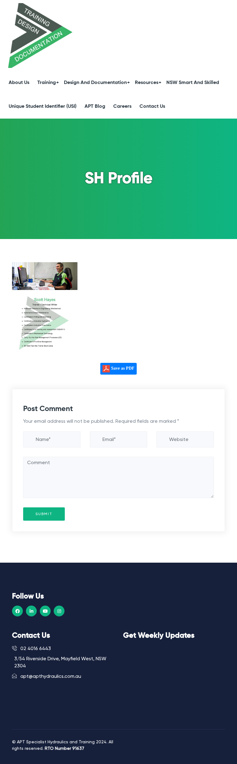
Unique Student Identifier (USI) (43, 106)
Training (46, 82)
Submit (43, 514)
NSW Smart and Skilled (192, 82)
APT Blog (95, 106)
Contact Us (152, 106)
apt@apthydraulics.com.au (50, 676)
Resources (146, 82)
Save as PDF (122, 368)
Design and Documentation (95, 82)
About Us (19, 82)
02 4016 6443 (35, 648)
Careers (122, 106)
